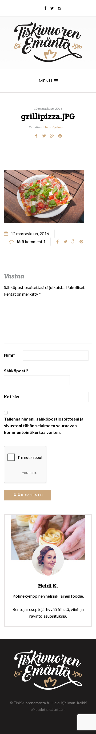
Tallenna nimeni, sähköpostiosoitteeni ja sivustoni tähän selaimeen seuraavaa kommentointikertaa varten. (43, 425)
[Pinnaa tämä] (60, 136)
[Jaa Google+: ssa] (52, 136)
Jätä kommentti (30, 241)
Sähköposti (16, 370)
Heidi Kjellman (54, 127)
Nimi (9, 354)
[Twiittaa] (44, 136)
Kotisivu (12, 396)
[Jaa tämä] (36, 136)
